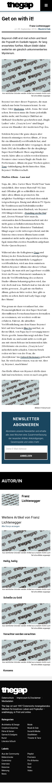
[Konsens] (26, 650)
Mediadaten (7, 701)
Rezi (29, 767)
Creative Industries (10, 728)
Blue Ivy (28, 328)
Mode (29, 724)
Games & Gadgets (9, 734)
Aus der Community (10, 754)
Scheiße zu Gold (12, 597)
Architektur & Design (11, 724)
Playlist (30, 754)
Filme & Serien (8, 731)
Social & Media (33, 731)
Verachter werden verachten (19, 634)
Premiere (31, 757)
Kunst (4, 738)
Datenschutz (8, 698)
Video (29, 770)
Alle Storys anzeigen (11, 526)
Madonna (19, 108)
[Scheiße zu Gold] (26, 577)
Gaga (36, 252)
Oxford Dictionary (30, 357)
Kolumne (5, 767)
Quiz (29, 764)
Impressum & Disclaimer (29, 698)
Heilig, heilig (10, 561)
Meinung (5, 770)
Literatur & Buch (9, 741)
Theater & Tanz (34, 738)
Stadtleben (32, 734)
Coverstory (6, 760)
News (4, 774)
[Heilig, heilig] (26, 540)
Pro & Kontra (32, 760)
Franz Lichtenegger (40, 26)
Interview (6, 764)
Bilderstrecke (7, 757)
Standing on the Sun (35, 212)
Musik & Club (44, 29)
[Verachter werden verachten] (26, 613)
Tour (4, 166)
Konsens (8, 670)
